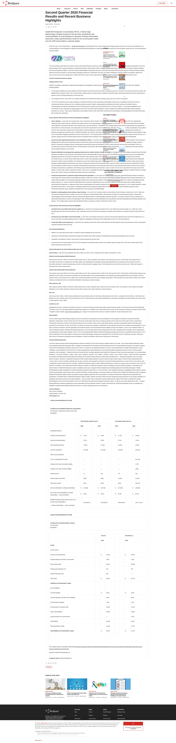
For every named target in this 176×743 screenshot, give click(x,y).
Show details (38, 740)
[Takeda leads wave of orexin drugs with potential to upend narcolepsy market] (122, 140)
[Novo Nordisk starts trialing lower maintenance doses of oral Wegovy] (122, 86)
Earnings (48, 666)
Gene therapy (114, 691)
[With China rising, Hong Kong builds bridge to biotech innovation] (122, 149)
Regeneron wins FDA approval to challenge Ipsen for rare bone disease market (98, 694)
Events (75, 8)
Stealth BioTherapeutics (78, 46)
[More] (61, 8)
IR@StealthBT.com (54, 395)
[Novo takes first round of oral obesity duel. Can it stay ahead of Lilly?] (122, 159)
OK (133, 723)
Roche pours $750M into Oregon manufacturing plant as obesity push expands (54, 694)
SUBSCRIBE (162, 3)
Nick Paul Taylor (104, 697)
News (58, 8)
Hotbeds (98, 8)
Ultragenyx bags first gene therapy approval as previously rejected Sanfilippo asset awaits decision (119, 694)
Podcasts (67, 8)
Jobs (82, 8)
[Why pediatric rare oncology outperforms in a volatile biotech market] (122, 121)
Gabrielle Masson (61, 697)
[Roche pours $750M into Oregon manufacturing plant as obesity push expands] (55, 684)
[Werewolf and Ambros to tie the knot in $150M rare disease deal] (122, 77)
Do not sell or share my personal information (133, 728)
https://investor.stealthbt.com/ (73, 311)
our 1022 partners (43, 723)
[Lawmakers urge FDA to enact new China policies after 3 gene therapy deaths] (122, 65)
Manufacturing (49, 691)
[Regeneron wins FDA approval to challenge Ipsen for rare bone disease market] (99, 684)
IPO (68, 691)
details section (82, 736)
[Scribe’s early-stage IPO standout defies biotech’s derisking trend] (77, 684)
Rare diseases (92, 691)
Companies (89, 8)
